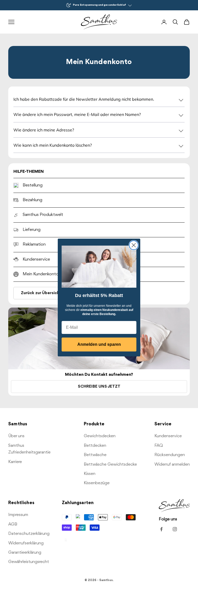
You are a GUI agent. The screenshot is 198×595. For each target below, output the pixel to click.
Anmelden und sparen (99, 344)
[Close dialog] (133, 245)
